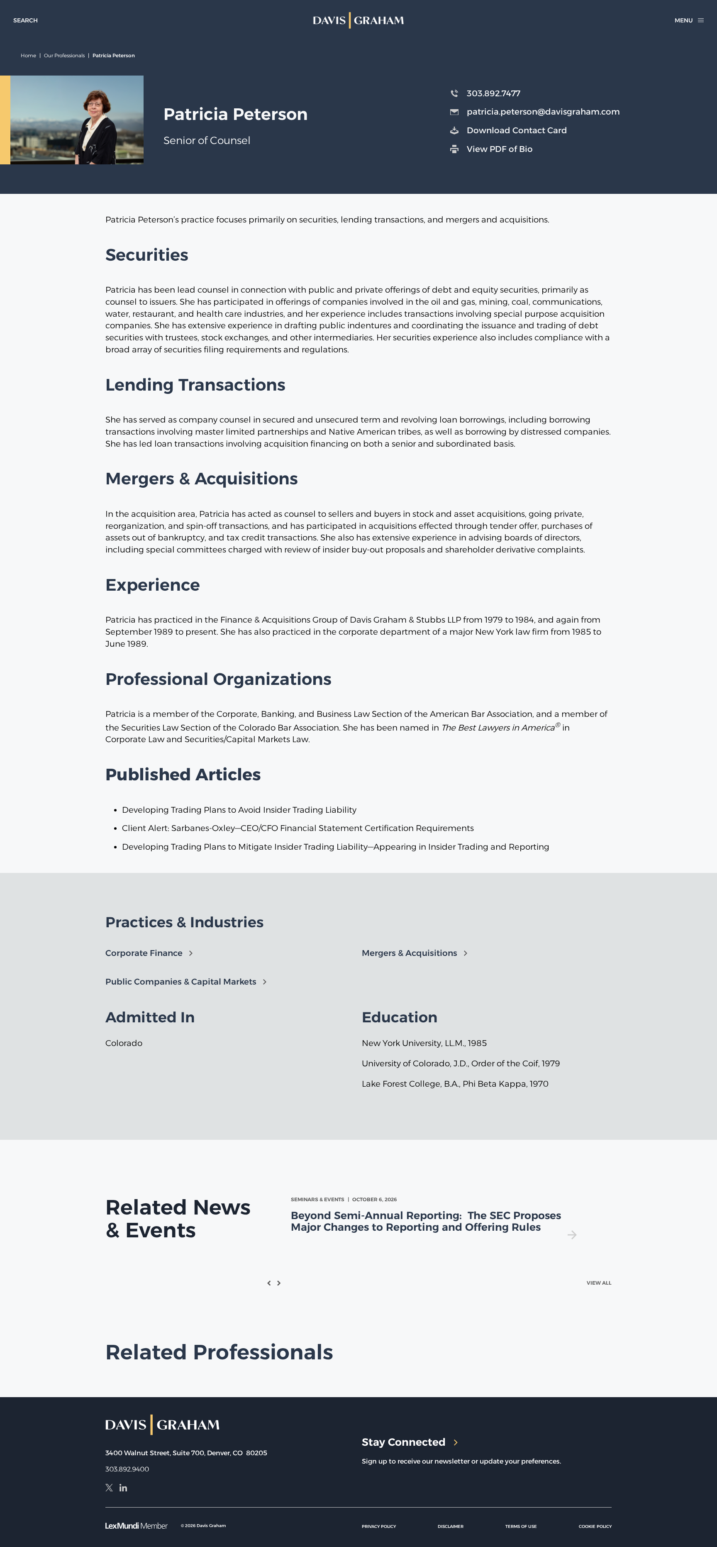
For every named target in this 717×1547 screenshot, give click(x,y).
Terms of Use (521, 1526)
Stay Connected (404, 1442)
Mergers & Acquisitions (409, 953)
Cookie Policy (595, 1526)
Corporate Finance (144, 953)
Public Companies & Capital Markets (180, 982)
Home (28, 55)
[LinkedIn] (123, 1489)
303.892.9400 (127, 1469)
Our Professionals (64, 55)
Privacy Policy (379, 1526)
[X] (109, 1489)
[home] (359, 20)
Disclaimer (450, 1526)
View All (599, 1283)
